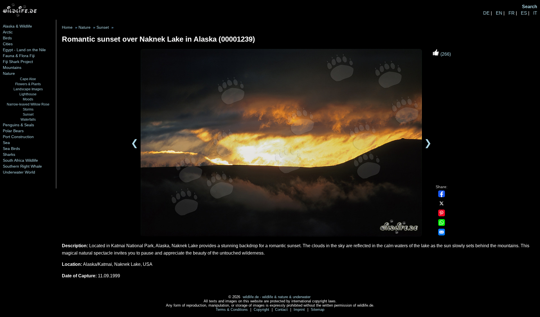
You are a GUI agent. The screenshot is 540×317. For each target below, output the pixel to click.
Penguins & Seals (18, 125)
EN (499, 13)
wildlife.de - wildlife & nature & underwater (276, 297)
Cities (8, 44)
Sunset (28, 114)
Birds (7, 38)
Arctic (8, 32)
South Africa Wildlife (20, 160)
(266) (445, 54)
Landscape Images (28, 89)
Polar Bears (13, 131)
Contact (282, 309)
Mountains (12, 67)
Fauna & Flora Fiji (19, 55)
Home (67, 27)
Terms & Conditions (232, 309)
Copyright (262, 309)
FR (511, 13)
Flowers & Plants (28, 84)
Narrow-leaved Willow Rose (28, 104)
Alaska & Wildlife (17, 26)
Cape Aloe (28, 79)
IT (535, 13)
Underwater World (19, 172)
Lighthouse (28, 94)
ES (524, 13)
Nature (9, 73)
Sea (6, 142)
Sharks (9, 154)
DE (486, 13)
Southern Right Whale (22, 166)
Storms (28, 109)
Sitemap (317, 309)
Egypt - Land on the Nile (24, 50)
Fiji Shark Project (18, 61)
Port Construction (18, 136)
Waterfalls (28, 119)
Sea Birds (11, 148)
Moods (28, 99)
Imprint (300, 309)
